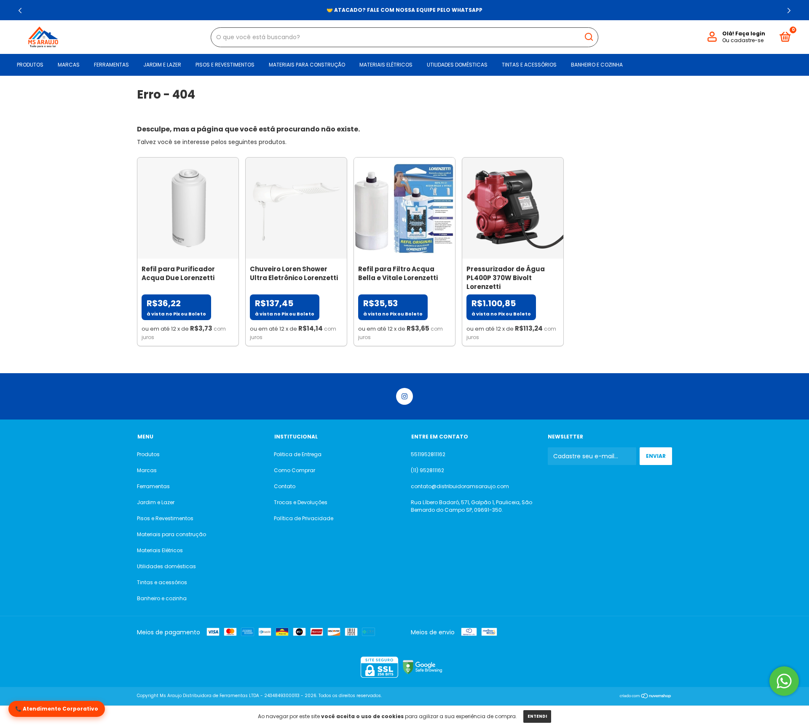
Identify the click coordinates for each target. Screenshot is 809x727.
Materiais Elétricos (386, 64)
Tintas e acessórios (529, 64)
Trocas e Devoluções (300, 502)
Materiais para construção (307, 64)
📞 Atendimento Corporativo (56, 708)
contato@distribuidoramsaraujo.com (460, 486)
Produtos (30, 64)
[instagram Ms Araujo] (404, 396)
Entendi (537, 716)
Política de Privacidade (303, 518)
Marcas (69, 64)
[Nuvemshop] (645, 696)
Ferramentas (111, 64)
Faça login (750, 33)
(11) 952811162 (427, 470)
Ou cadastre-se (742, 40)
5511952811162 (428, 454)
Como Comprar (294, 470)
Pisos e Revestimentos (225, 64)
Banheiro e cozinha (597, 64)
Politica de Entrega (297, 454)
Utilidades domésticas (457, 64)
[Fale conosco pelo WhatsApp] (784, 681)
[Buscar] (588, 37)
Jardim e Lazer (162, 64)
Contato (284, 486)
